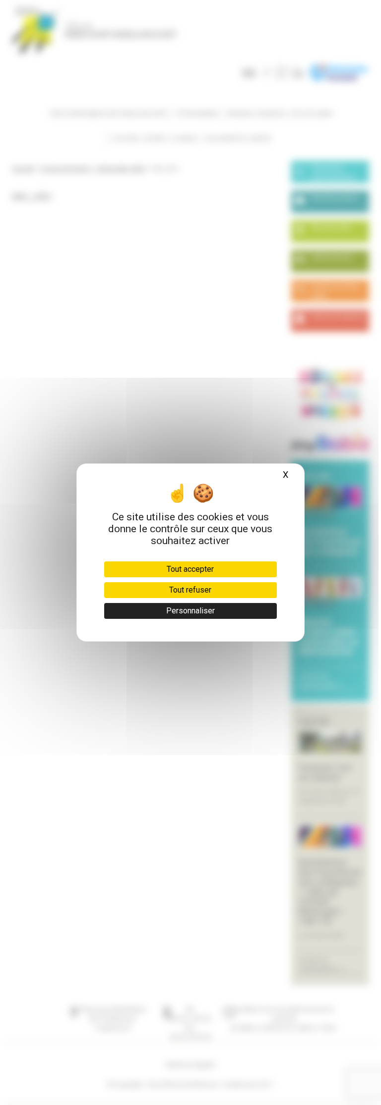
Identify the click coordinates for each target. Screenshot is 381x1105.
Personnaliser (190, 610)
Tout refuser (190, 590)
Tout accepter (190, 569)
